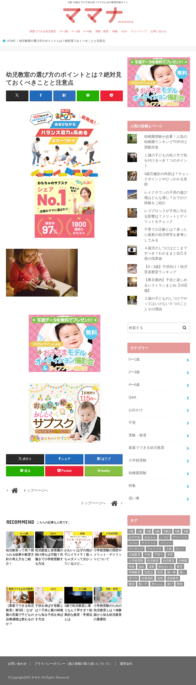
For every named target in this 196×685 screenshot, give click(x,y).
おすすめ (134, 537)
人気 (169, 549)
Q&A (124, 31)
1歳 (139, 531)
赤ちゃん (157, 584)
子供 (147, 554)
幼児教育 (168, 560)
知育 (160, 572)
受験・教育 (102, 31)
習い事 (134, 498)
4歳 (177, 531)
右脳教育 (134, 554)
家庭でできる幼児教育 (43, 31)
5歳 (186, 531)
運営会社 (126, 663)
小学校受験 (138, 460)
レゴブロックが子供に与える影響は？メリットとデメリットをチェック (165, 216)
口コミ (180, 549)
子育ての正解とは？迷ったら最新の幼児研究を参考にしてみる (165, 235)
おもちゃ (150, 537)
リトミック (154, 549)
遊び (170, 584)
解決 (132, 584)
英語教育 (173, 578)
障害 (180, 584)
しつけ (164, 537)
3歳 (157, 531)
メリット (166, 543)
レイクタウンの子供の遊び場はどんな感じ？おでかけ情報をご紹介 (165, 198)
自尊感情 (147, 578)
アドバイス (180, 537)
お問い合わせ (158, 31)
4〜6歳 (87, 31)
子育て (158, 554)
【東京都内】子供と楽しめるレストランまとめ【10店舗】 (165, 285)
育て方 (133, 578)
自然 (160, 578)
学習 (170, 554)
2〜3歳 (76, 31)
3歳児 (167, 531)
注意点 (148, 572)
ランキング (136, 549)
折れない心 (165, 566)
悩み (141, 566)
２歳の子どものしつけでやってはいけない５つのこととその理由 (165, 304)
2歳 (148, 531)
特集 (115, 31)
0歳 (131, 531)
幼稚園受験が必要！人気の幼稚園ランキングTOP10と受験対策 (166, 142)
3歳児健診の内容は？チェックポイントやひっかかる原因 (166, 179)
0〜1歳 (64, 31)
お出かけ (136, 410)
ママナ (35, 677)
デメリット (149, 543)
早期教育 (134, 572)
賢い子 (143, 584)
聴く (182, 572)
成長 (151, 566)
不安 (132, 423)
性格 (132, 566)
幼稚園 (183, 560)
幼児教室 (153, 560)
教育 (180, 566)
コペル (133, 543)
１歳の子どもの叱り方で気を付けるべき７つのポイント (165, 160)
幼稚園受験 (138, 473)
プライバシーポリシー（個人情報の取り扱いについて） (73, 663)
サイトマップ (139, 31)
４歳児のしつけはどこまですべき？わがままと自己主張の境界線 (165, 253)
